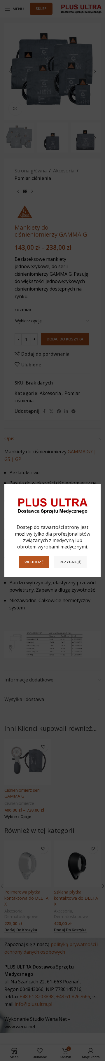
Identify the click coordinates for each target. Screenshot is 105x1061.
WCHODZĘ (33, 561)
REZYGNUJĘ (70, 561)
